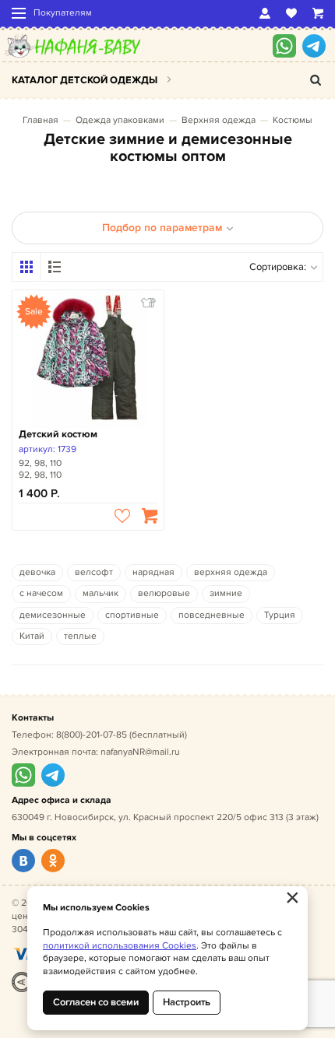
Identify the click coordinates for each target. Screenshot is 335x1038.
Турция (279, 615)
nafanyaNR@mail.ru (140, 752)
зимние (226, 593)
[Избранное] (291, 13)
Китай (31, 636)
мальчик (100, 593)
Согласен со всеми (96, 1002)
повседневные (211, 615)
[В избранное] (122, 516)
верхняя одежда (230, 572)
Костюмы (292, 120)
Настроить (186, 1002)
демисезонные (52, 615)
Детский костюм (58, 434)
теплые (80, 636)
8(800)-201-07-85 (91, 735)
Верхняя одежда (219, 120)
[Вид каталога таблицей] (55, 267)
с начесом (41, 593)
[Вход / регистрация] (264, 13)
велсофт (94, 572)
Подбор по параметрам (162, 227)
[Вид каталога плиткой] (26, 267)
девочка (37, 572)
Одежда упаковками (120, 120)
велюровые (164, 593)
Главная (40, 120)
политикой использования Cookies (119, 946)
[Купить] (149, 516)
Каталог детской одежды (84, 80)
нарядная (153, 572)
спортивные (132, 615)
